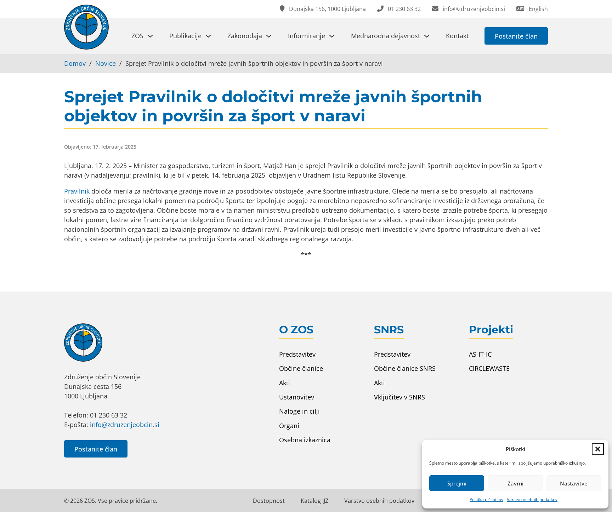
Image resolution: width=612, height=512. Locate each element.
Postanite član (516, 36)
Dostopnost (269, 501)
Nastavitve (574, 483)
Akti (284, 383)
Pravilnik (77, 191)
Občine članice (301, 368)
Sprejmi (456, 483)
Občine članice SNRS (405, 368)
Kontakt (457, 35)
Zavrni (515, 483)
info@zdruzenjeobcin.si (124, 424)
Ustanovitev (296, 397)
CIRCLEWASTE (489, 368)
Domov (75, 63)
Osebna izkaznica (304, 440)
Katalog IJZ (314, 501)
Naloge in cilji (299, 411)
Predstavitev (297, 354)
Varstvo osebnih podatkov (532, 499)
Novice (105, 63)
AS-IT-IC (480, 354)
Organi (289, 425)
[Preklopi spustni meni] (150, 36)
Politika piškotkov (486, 499)
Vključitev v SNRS (399, 397)
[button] (597, 449)
